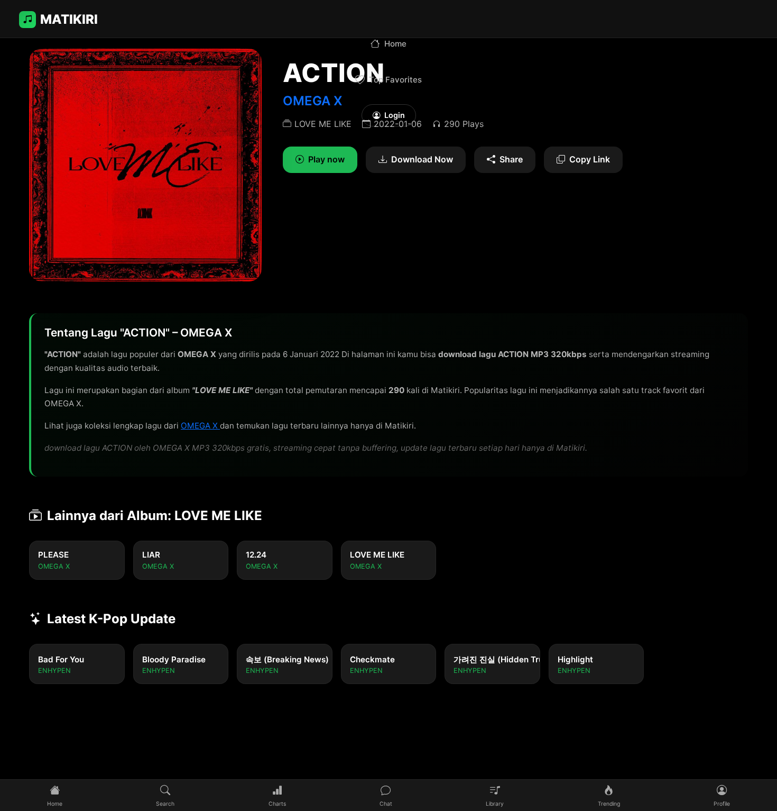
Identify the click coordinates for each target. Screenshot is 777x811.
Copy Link (589, 159)
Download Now (422, 159)
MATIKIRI (69, 19)
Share (511, 159)
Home (395, 44)
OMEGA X (200, 426)
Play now (326, 159)
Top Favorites (395, 80)
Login (394, 115)
